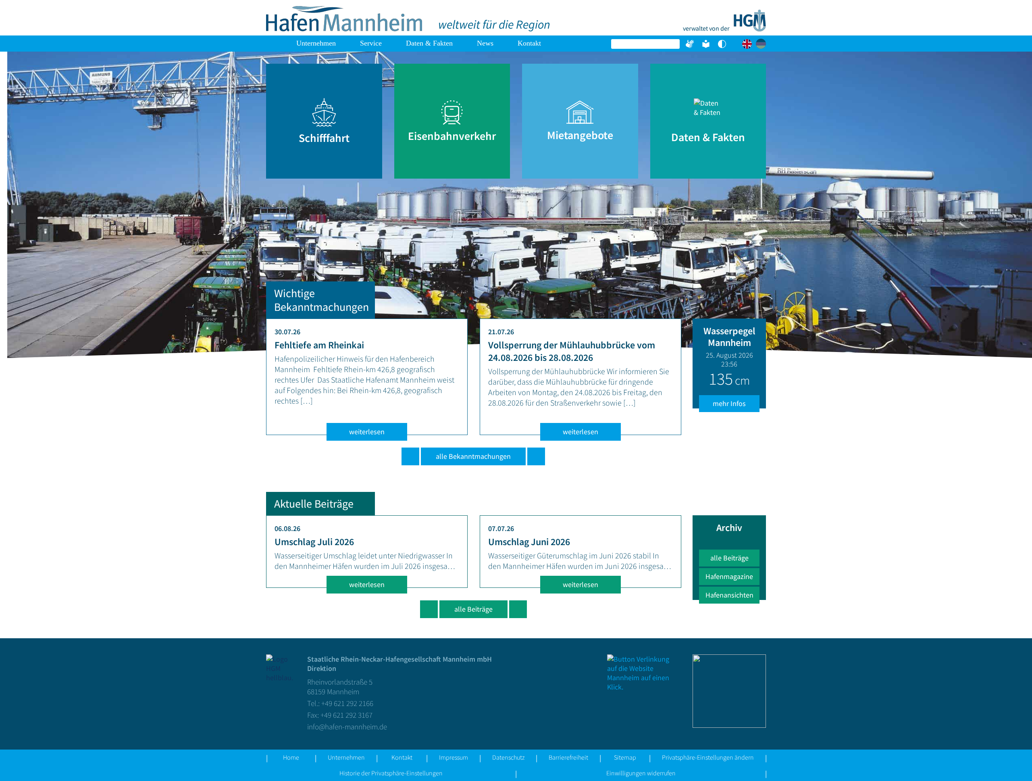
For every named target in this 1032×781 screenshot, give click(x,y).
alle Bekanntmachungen (473, 456)
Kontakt (529, 43)
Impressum (453, 757)
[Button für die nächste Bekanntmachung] (536, 456)
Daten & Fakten (429, 43)
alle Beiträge (473, 609)
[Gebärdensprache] (690, 43)
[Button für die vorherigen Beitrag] (429, 609)
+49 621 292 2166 (347, 703)
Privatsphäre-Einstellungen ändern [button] (708, 757)
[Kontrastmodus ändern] (722, 43)
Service (371, 43)
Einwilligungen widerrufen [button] (641, 773)
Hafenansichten (729, 595)
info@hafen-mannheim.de (347, 726)
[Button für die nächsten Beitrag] (518, 609)
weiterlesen (367, 431)
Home (275, 43)
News (485, 43)
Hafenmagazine (729, 576)
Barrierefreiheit (568, 757)
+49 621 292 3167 (346, 715)
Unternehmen (316, 43)
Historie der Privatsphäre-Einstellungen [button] (391, 773)
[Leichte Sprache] (706, 43)
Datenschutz (508, 757)
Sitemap (625, 757)
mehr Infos (729, 403)
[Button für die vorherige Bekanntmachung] (410, 456)
